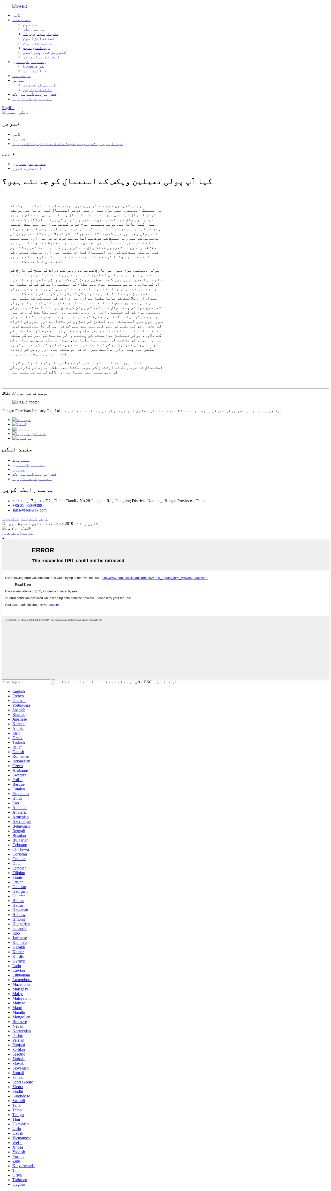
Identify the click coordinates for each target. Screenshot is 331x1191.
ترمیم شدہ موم (38, 43)
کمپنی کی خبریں (39, 85)
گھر (16, 15)
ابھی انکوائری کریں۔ (25, 519)
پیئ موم (31, 24)
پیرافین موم (36, 47)
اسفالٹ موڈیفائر (41, 57)
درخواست (21, 75)
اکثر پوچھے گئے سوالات (35, 94)
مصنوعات (21, 20)
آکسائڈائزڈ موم (40, 38)
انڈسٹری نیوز (37, 89)
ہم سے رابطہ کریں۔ (32, 99)
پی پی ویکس (34, 29)
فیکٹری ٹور (35, 71)
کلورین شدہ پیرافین (44, 52)
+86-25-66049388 (27, 505)
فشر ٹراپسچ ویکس (40, 34)
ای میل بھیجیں (17, 533)
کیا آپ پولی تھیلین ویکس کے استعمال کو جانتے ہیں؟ (67, 143)
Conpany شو (33, 66)
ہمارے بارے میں (29, 61)
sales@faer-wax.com (29, 510)
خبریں (18, 80)
